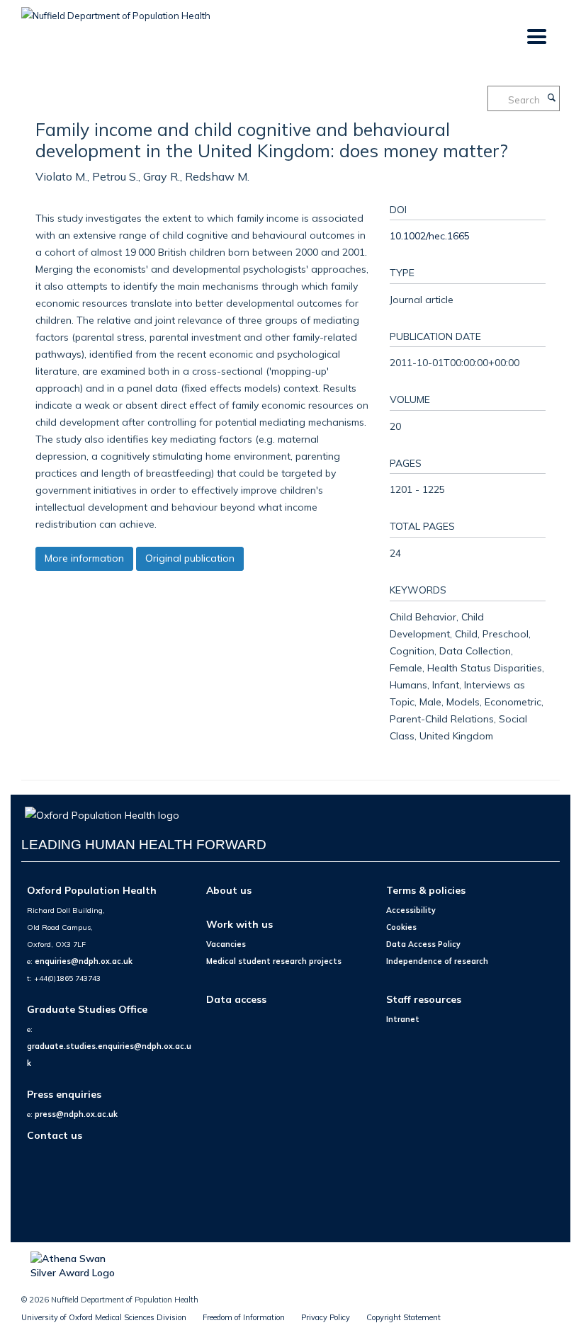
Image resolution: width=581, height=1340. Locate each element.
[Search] (551, 98)
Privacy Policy (325, 1317)
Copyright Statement (403, 1317)
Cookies (401, 927)
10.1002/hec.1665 (430, 235)
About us (229, 890)
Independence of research (437, 961)
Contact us (54, 1135)
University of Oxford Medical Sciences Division (103, 1317)
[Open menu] (536, 37)
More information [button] (84, 558)
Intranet (402, 1019)
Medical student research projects (274, 961)
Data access (236, 999)
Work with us (239, 924)
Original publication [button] (190, 558)
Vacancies (226, 944)
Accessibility (411, 910)
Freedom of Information (244, 1317)
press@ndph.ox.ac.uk (76, 1114)
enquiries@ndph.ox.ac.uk (83, 961)
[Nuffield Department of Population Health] (115, 10)
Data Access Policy (423, 944)
